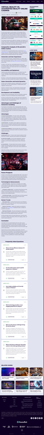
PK (2, 418)
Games (24, 1)
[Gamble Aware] (34, 427)
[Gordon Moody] (22, 427)
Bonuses (28, 1)
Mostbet (4, 399)
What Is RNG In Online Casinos (28, 405)
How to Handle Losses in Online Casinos (26, 408)
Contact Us (39, 402)
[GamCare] (15, 427)
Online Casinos (18, 1)
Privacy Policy (39, 407)
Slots (14, 404)
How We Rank (39, 405)
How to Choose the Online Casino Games (26, 402)
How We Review (39, 403)
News (42, 1)
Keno (14, 401)
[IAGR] (4, 427)
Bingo (14, 399)
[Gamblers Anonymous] (8, 427)
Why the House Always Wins (27, 399)
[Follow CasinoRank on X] (35, 418)
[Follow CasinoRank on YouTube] (37, 418)
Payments (33, 1)
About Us (39, 400)
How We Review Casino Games (13, 407)
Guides (38, 1)
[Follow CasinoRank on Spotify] (40, 418)
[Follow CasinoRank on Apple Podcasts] (42, 418)
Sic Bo (14, 402)
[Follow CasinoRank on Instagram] (33, 418)
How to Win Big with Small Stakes (27, 403)
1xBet (4, 401)
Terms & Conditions (11, 433)
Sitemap (34, 433)
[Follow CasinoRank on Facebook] (31, 418)
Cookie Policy (23, 433)
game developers (10, 207)
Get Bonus (36, 18)
